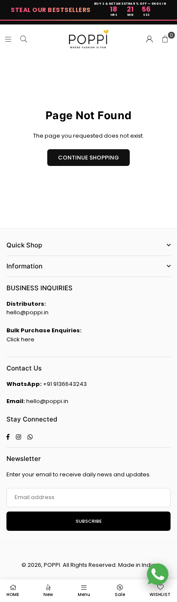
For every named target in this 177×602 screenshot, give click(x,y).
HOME (12, 594)
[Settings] (149, 39)
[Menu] (8, 39)
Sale (120, 594)
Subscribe (89, 521)
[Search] (23, 39)
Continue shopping (88, 158)
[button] (165, 39)
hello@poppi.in (27, 312)
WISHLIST (160, 594)
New (48, 594)
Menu (84, 594)
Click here (20, 339)
